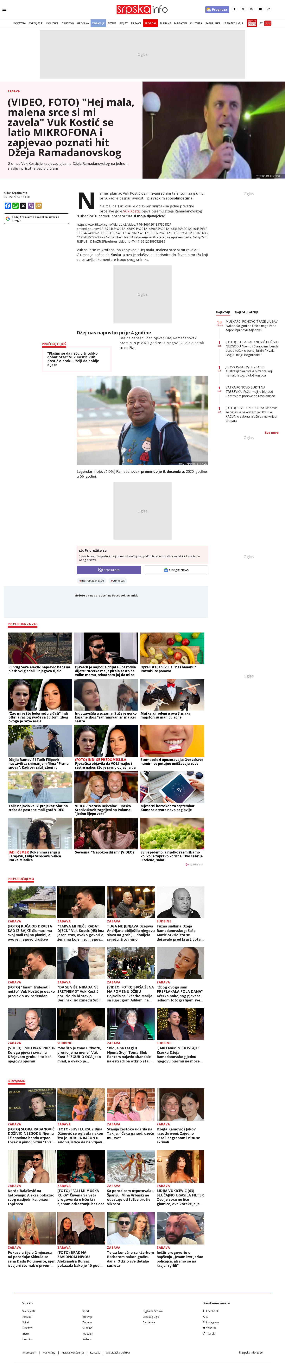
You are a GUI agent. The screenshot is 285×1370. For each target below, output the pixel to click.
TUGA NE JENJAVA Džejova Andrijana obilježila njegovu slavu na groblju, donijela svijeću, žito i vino (131, 932)
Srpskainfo (19, 193)
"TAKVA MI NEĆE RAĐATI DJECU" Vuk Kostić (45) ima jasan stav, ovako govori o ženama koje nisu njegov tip (80, 932)
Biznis (112, 23)
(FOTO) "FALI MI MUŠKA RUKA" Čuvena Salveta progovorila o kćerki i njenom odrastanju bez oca (80, 1197)
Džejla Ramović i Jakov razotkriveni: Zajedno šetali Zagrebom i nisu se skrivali (178, 1135)
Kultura (196, 23)
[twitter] (243, 9)
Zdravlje (98, 23)
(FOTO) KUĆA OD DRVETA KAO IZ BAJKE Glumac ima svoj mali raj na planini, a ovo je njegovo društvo (30, 932)
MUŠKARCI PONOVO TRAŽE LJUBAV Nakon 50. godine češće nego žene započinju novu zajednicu (252, 325)
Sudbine (165, 23)
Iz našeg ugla (234, 23)
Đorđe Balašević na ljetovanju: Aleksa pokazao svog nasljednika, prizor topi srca (31, 1197)
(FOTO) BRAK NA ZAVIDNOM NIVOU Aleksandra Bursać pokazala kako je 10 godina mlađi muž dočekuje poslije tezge (81, 1259)
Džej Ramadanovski (92, 580)
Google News (179, 570)
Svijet (124, 23)
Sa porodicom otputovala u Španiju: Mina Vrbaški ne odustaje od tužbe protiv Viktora (131, 1197)
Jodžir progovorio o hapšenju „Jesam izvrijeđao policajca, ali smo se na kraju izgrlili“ (180, 1259)
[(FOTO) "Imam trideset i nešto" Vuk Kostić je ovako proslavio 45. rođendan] (32, 963)
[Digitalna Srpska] (251, 23)
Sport (85, 1311)
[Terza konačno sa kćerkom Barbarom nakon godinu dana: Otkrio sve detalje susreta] (131, 1228)
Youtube (211, 1328)
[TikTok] (269, 9)
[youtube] (260, 9)
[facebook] (234, 9)
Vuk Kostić (131, 211)
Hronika (83, 23)
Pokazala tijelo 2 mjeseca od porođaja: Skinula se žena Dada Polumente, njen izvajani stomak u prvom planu (31, 1259)
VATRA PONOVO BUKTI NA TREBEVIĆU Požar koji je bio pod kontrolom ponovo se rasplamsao (250, 391)
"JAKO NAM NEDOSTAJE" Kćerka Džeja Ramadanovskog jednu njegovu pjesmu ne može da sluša (178, 1054)
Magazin (180, 23)
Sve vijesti (36, 23)
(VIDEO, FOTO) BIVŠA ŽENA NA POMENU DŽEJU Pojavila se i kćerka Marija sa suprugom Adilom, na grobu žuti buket (130, 993)
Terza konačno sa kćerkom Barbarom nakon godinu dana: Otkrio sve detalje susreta (130, 1259)
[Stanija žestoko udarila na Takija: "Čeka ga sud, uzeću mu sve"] (131, 1104)
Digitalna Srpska (152, 1311)
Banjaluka (213, 23)
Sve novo (272, 433)
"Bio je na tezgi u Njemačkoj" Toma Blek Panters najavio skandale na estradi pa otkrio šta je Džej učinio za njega (130, 1054)
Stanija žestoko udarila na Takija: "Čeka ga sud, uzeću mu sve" (130, 1133)
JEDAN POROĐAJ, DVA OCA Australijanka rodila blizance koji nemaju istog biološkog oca (249, 371)
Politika (52, 23)
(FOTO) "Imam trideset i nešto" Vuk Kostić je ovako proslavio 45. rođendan (31, 991)
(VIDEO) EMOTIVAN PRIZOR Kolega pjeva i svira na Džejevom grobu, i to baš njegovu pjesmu (31, 1054)
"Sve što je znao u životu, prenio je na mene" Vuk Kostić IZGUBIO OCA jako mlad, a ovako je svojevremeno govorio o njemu (79, 1054)
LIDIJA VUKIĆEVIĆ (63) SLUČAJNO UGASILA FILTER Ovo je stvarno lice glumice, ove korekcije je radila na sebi (180, 1197)
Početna (19, 23)
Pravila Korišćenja (72, 1352)
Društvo (68, 23)
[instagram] (252, 9)
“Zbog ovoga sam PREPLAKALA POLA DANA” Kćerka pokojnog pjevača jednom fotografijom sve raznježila (180, 993)
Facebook (212, 1311)
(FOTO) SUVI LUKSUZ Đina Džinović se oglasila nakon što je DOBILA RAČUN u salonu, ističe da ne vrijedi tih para (80, 1135)
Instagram (212, 1322)
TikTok (210, 1333)
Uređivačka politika (118, 1352)
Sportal (151, 23)
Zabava (136, 23)
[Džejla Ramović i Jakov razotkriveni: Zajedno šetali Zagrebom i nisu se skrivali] (181, 1104)
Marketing (49, 1352)
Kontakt (95, 1352)
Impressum (29, 1352)
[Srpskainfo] (142, 9)
